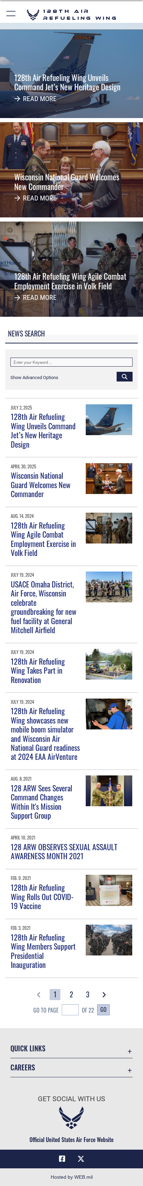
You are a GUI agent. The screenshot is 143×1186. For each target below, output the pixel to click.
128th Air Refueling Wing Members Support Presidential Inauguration (43, 951)
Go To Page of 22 (63, 1010)
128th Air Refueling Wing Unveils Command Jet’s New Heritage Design (43, 430)
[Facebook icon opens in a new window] (62, 1159)
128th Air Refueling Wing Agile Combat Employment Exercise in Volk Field (43, 539)
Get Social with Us (71, 1099)
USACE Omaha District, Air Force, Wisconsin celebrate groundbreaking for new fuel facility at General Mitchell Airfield (43, 606)
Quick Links (27, 1048)
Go (103, 1009)
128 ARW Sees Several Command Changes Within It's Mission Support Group (41, 801)
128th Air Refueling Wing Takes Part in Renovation (38, 670)
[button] (11, 14)
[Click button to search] (125, 376)
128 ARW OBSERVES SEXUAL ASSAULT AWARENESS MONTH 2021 (64, 851)
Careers (22, 1067)
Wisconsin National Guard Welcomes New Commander (40, 484)
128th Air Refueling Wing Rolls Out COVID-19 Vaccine (42, 896)
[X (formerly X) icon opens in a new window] (81, 1159)
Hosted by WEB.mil (72, 1177)
